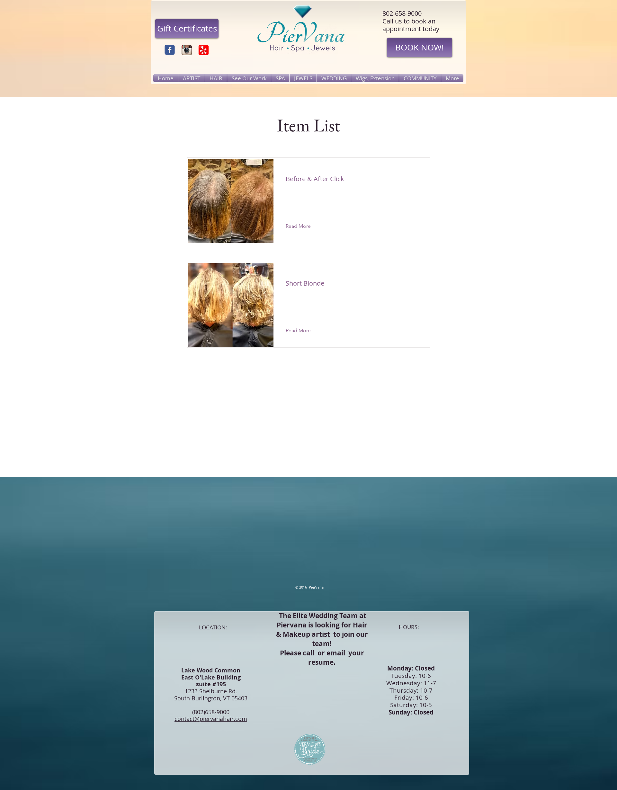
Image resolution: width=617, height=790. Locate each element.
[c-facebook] (170, 50)
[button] (303, 226)
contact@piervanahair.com (210, 719)
